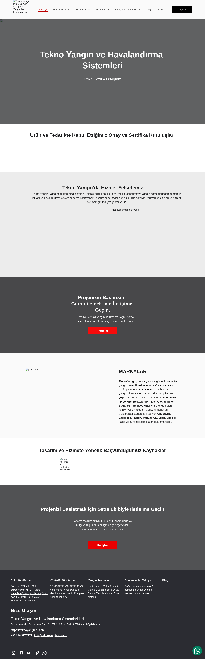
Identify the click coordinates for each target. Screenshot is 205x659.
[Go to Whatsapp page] (44, 653)
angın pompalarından (156, 193)
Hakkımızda (59, 9)
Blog (148, 9)
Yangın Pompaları (99, 580)
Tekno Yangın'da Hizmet (89, 187)
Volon (173, 397)
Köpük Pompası (75, 593)
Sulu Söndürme (21, 580)
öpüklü (107, 193)
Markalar (100, 9)
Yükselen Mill (28, 586)
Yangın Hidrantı (32, 593)
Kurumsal (81, 9)
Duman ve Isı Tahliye (138, 580)
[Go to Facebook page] (21, 653)
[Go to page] (38, 653)
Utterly (148, 405)
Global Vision (166, 401)
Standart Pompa (129, 405)
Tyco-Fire (126, 401)
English (182, 9)
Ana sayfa (43, 9)
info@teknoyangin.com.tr (50, 635)
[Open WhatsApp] (197, 650)
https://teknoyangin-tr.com (28, 630)
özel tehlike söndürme (125, 193)
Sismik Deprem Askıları (23, 600)
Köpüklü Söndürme (62, 580)
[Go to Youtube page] (28, 653)
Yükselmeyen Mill (20, 590)
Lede (164, 397)
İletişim (159, 9)
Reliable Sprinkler (144, 401)
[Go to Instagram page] (13, 653)
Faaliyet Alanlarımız (125, 9)
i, (30, 590)
